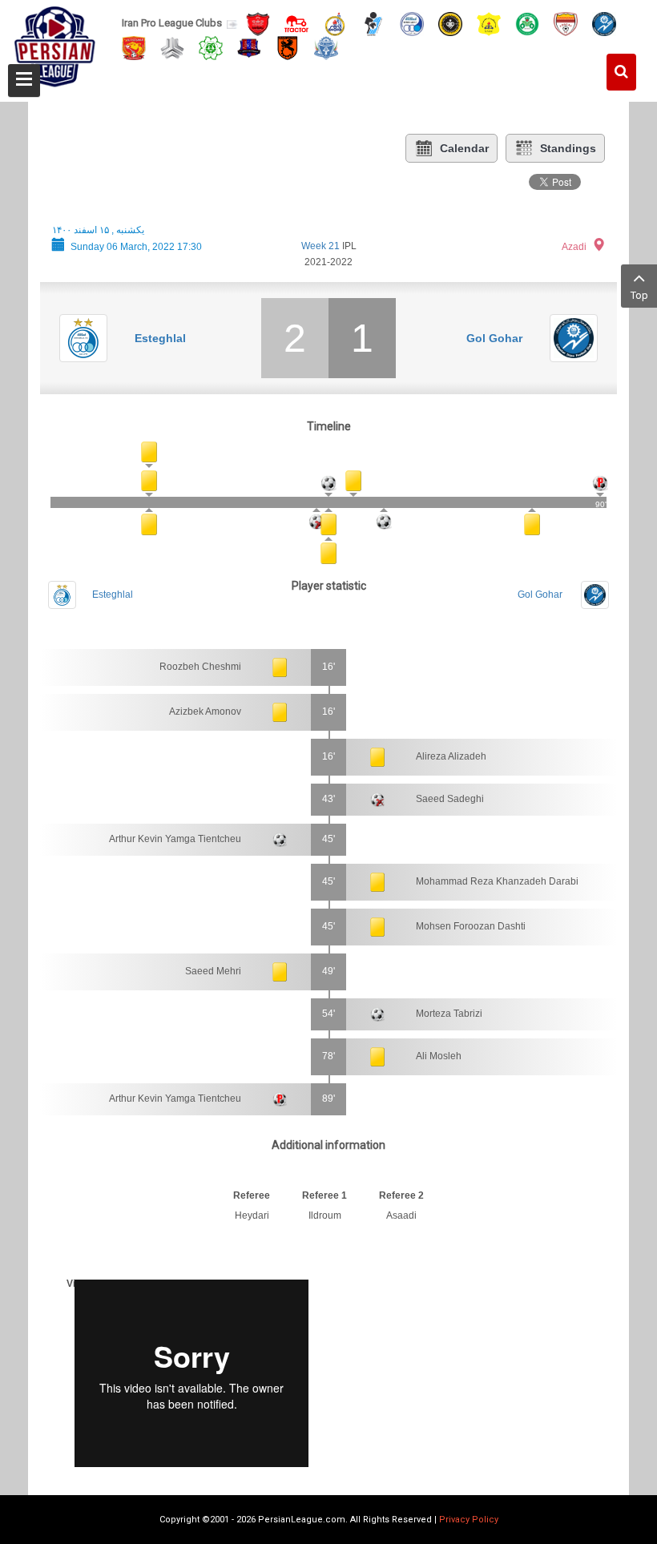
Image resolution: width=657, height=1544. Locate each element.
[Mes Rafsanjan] (288, 47)
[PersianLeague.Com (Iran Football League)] (55, 46)
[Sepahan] (450, 23)
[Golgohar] (604, 23)
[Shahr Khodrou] (134, 47)
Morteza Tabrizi (449, 1013)
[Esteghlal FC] (412, 23)
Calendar (464, 148)
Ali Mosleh (439, 1056)
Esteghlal (160, 338)
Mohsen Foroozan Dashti (471, 926)
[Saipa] (172, 47)
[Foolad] (566, 23)
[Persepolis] (258, 23)
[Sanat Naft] (489, 23)
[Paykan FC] (373, 23)
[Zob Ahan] (527, 23)
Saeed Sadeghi (450, 798)
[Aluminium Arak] (326, 47)
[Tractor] (296, 23)
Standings (568, 148)
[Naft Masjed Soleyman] (335, 23)
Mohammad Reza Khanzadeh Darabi (497, 881)
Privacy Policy (468, 1519)
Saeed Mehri (213, 971)
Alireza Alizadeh (451, 756)
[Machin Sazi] (211, 47)
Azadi (574, 246)
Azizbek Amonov (205, 711)
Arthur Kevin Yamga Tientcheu (175, 839)
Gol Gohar (494, 338)
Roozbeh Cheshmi (200, 666)
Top (639, 295)
